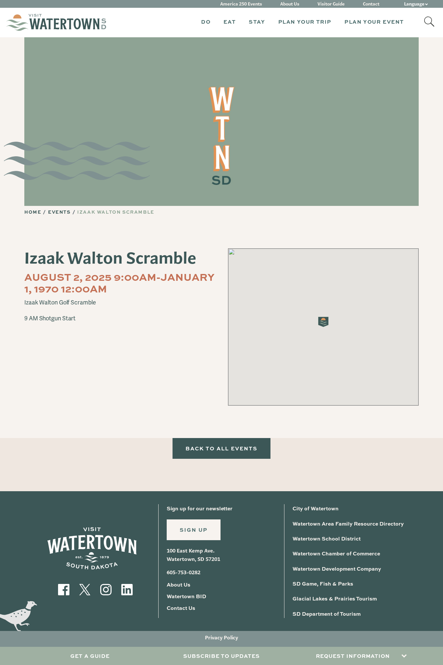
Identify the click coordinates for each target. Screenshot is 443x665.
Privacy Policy (221, 638)
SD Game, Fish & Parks (323, 583)
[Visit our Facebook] (63, 588)
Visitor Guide (331, 3)
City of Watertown (316, 508)
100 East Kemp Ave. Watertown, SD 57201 (193, 555)
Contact (371, 3)
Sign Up (194, 529)
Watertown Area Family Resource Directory (348, 523)
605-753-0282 (183, 572)
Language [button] (414, 3)
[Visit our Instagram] (106, 588)
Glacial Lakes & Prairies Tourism (335, 598)
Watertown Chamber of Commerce (336, 553)
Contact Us (181, 608)
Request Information (353, 655)
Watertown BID (186, 596)
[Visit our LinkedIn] (127, 588)
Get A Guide (90, 655)
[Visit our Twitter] (84, 588)
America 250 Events (241, 3)
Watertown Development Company (337, 568)
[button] (206, 22)
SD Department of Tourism (327, 613)
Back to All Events (221, 448)
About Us (289, 3)
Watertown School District (327, 538)
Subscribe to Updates (221, 655)
